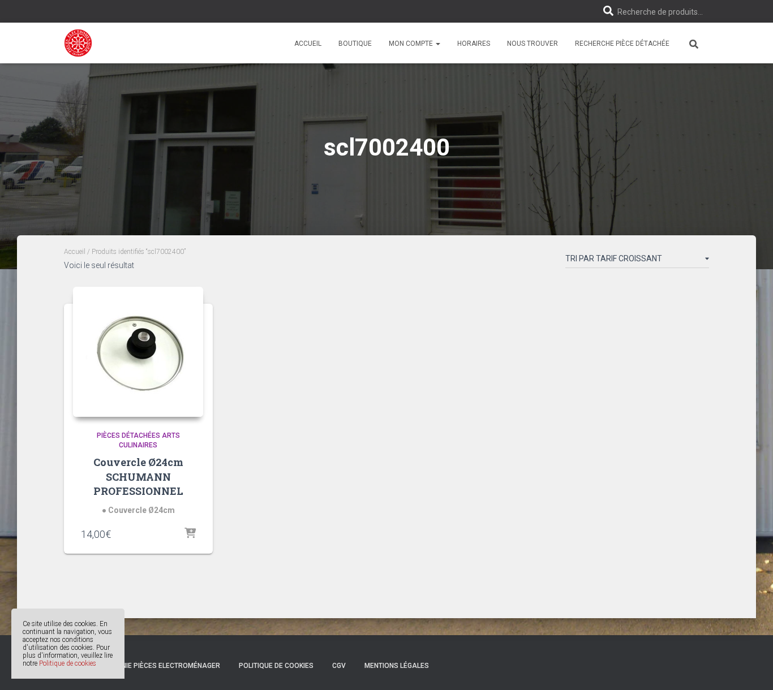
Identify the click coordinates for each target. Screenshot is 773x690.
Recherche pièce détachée (622, 44)
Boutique (355, 44)
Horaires (473, 44)
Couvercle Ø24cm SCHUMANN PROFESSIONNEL (138, 476)
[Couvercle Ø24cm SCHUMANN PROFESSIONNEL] (138, 352)
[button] (437, 44)
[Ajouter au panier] (190, 534)
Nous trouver (532, 44)
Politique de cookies (67, 663)
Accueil (307, 44)
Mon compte (412, 44)
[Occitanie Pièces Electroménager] (78, 43)
